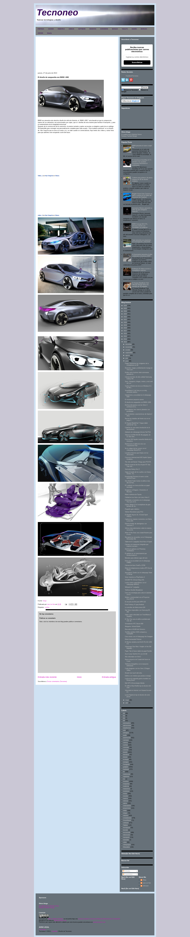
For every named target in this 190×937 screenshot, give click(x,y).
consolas (126, 747)
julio (126, 358)
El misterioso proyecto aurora (134, 399)
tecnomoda (126, 832)
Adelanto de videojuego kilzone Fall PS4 (138, 432)
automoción (127, 737)
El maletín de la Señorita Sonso (131, 134)
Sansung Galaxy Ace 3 (132, 469)
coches (47, 607)
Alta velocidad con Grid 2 (133, 656)
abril (126, 703)
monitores (126, 791)
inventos (126, 781)
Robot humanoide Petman (133, 639)
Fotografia (126, 764)
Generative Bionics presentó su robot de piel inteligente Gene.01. (142, 209)
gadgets (125, 767)
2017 (125, 331)
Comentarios (128, 874)
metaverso (126, 789)
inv (124, 779)
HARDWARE (104, 29)
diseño (125, 752)
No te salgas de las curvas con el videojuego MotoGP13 (135, 449)
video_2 (40, 215)
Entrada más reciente (47, 677)
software (126, 823)
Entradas (127, 871)
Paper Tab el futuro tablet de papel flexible (138, 651)
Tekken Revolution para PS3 (134, 512)
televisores (126, 835)
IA (124, 771)
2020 (125, 322)
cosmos (125, 750)
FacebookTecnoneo (132, 76)
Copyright (54, 931)
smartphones (127, 818)
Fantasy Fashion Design (129, 136)
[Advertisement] (77, 55)
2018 (125, 328)
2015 (125, 336)
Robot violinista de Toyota (133, 494)
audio (125, 735)
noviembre (128, 347)
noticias (125, 801)
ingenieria (126, 776)
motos (125, 793)
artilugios (126, 733)
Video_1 (40, 176)
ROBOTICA (61, 29)
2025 (125, 308)
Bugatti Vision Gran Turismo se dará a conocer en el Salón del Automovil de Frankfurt (142, 195)
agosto (127, 355)
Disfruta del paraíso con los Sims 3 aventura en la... (136, 406)
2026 (125, 305)
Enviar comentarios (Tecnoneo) (57, 681)
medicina (126, 786)
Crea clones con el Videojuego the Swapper (139, 636)
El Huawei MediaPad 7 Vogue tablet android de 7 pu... (136, 424)
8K (124, 720)
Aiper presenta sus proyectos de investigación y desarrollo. (141, 241)
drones (125, 757)
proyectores (127, 808)
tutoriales (126, 840)
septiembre (128, 352)
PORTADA (41, 29)
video (125, 842)
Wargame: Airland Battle (132, 626)
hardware (126, 769)
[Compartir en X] (74, 604)
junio (126, 361)
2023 (125, 314)
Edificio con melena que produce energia (138, 676)
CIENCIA (71, 29)
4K (124, 713)
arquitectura (127, 728)
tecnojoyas (126, 827)
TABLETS (125, 29)
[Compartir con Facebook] (76, 604)
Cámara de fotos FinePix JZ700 (135, 565)
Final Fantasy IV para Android (134, 604)
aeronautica (127, 723)
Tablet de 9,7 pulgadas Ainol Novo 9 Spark (138, 542)
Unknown (146, 886)
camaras (126, 740)
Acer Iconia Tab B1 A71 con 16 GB (136, 654)
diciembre (128, 344)
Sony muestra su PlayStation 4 (135, 577)
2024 (125, 311)
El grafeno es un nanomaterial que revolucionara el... (136, 554)
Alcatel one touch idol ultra (133, 673)
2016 (125, 333)
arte (124, 730)
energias (126, 762)
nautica (125, 798)
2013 (125, 342)
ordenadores (127, 805)
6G (124, 718)
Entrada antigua (109, 677)
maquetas (126, 784)
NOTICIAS (144, 29)
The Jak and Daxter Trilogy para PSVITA (138, 462)
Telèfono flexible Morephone (134, 590)
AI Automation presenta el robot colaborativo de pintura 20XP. (142, 255)
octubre (127, 350)
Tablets (125, 825)
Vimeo (57, 176)
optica (125, 803)
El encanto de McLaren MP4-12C (135, 602)
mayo (127, 700)
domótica (126, 754)
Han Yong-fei (49, 176)
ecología (126, 759)
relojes (125, 813)
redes (125, 810)
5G (124, 716)
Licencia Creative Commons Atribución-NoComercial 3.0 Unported (99, 919)
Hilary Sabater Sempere (55, 919)
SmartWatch (127, 820)
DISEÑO (134, 29)
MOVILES (115, 29)
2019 (125, 325)
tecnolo (125, 830)
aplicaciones (127, 725)
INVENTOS (93, 29)
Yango (45, 601)
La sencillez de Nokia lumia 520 (135, 607)
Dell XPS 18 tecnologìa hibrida (134, 683)
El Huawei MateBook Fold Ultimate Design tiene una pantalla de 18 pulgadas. (140, 284)
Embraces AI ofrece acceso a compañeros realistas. (141, 269)
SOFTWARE (82, 29)
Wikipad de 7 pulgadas (132, 587)
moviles (125, 796)
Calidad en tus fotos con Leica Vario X (137, 497)
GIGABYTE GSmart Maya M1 (134, 580)
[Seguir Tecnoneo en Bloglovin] (130, 102)
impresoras (126, 774)
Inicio (79, 677)
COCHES (51, 29)
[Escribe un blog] (72, 604)
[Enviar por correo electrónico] (70, 604)
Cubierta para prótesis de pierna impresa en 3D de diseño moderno (142, 179)
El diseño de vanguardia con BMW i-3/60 (138, 402)
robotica (125, 815)
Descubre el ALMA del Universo (135, 629)
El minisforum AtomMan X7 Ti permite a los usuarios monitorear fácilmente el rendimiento (141, 162)
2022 (125, 317)
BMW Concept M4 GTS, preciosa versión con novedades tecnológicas (140, 225)
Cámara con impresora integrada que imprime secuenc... (136, 545)
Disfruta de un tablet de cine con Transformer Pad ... (135, 444)
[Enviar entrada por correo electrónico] (65, 604)
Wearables (126, 847)
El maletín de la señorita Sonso (49, 906)
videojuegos (127, 844)
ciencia (125, 742)
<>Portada (42, 929)
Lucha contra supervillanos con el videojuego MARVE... (135, 583)
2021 (125, 319)
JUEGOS (40, 33)
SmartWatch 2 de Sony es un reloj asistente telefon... (136, 391)
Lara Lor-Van (147, 883)
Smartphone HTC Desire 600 (134, 623)
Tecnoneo (57, 12)
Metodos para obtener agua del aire (136, 558)
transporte (126, 837)
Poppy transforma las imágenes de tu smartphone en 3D (137, 364)
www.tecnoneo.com (60, 920)
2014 (125, 339)
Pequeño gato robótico (132, 509)
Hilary (144, 880)
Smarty (49, 33)
